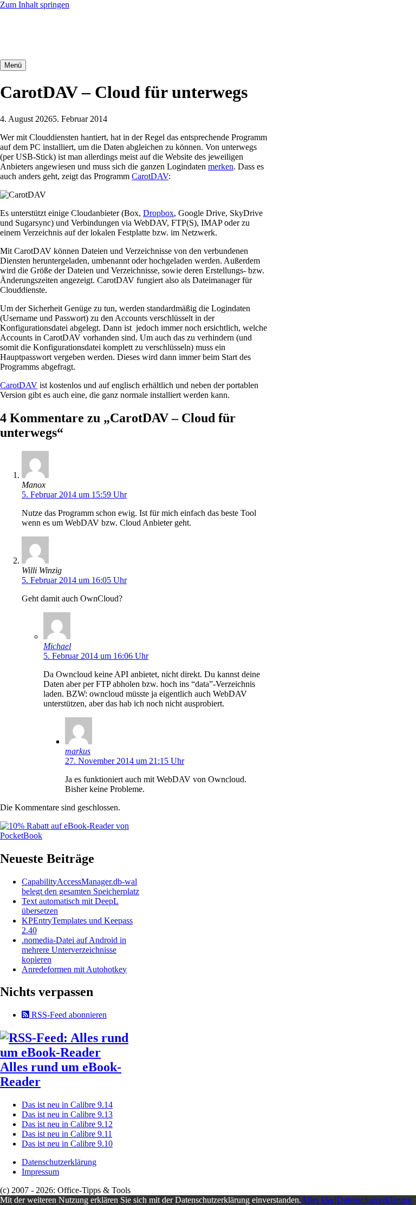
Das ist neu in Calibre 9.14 (67, 1104)
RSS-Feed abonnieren (68, 1014)
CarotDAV (150, 176)
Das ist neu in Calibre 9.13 (67, 1114)
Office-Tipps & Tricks (48, 34)
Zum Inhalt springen (34, 4)
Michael (57, 646)
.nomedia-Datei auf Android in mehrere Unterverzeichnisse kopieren (74, 949)
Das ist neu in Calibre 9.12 (67, 1124)
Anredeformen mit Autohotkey (74, 969)
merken (220, 166)
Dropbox (158, 213)
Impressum (40, 1171)
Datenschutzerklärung (59, 1162)
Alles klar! (319, 1199)
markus (77, 751)
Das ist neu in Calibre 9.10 (67, 1143)
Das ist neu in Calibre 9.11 (67, 1133)
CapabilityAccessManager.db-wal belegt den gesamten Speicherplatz (80, 886)
